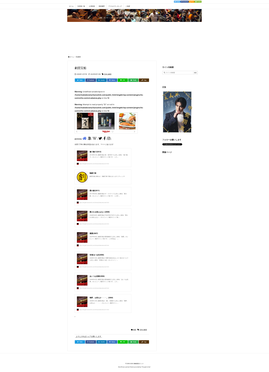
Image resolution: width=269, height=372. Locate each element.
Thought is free (146, 367)
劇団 (79, 57)
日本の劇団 (107, 74)
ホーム (72, 57)
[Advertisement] (134, 37)
